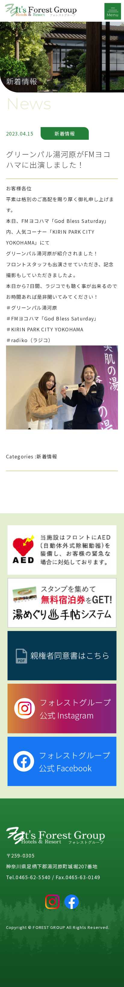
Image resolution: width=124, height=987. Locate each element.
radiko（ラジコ (29, 340)
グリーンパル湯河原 (34, 307)
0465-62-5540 (33, 877)
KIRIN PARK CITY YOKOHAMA (47, 329)
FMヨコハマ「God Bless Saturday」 (55, 318)
